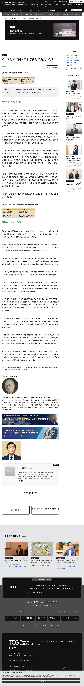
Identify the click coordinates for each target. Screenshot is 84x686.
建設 (18, 14)
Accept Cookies (41, 679)
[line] (36, 493)
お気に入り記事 (63, 1)
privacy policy (49, 676)
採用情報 (70, 641)
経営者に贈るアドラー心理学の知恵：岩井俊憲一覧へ (45, 510)
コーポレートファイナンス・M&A (50, 588)
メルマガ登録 (53, 2)
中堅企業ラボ (70, 5)
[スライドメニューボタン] (66, 10)
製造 (13, 14)
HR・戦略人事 (63, 585)
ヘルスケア (59, 14)
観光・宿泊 (78, 14)
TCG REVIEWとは (20, 5)
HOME (6, 18)
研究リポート (48, 5)
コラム (11, 18)
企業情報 (53, 641)
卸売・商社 (51, 14)
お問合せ (46, 2)
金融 (72, 14)
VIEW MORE (74, 68)
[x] (30, 493)
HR (20, 10)
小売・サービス (43, 14)
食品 (31, 14)
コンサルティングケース (59, 5)
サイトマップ (59, 625)
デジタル (36, 10)
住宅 (27, 14)
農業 (36, 14)
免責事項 (51, 625)
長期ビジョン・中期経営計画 (36, 585)
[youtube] (15, 648)
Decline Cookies (41, 681)
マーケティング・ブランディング (47, 10)
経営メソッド (40, 5)
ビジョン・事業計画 (13, 10)
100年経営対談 (31, 5)
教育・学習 (66, 14)
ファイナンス (26, 10)
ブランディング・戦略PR (35, 592)
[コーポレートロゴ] (42, 579)
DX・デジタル (52, 585)
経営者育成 (6, 66)
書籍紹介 (29, 625)
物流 (22, 14)
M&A (31, 10)
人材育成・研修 (32, 588)
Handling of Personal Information (12, 672)
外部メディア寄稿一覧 (40, 625)
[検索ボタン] (72, 10)
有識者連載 (17, 18)
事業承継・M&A (67, 588)
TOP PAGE (23, 611)
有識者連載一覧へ (16, 510)
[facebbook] (33, 493)
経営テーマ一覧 (61, 611)
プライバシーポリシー (41, 641)
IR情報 (62, 641)
